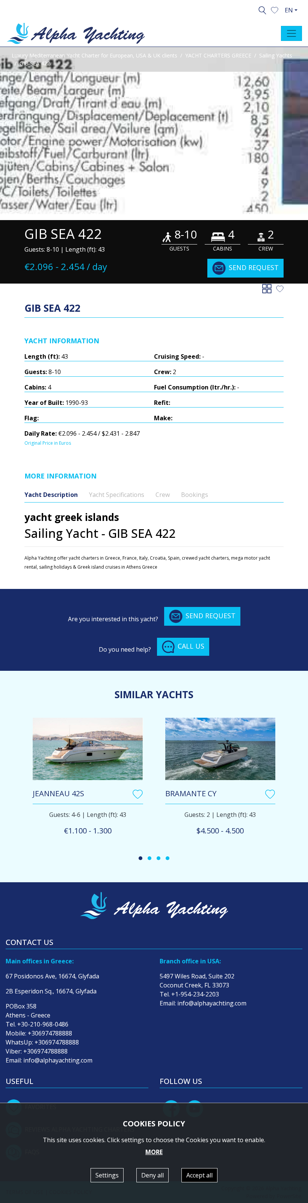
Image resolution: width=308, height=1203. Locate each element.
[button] (274, 9)
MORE (154, 1152)
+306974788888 (50, 1033)
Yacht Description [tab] (51, 495)
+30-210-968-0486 (42, 1024)
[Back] (268, 288)
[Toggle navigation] (291, 33)
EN (289, 10)
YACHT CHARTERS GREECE (218, 55)
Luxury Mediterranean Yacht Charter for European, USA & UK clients (94, 55)
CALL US (191, 646)
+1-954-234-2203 (195, 994)
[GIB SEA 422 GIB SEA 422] (154, 133)
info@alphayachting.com (57, 1060)
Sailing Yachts (275, 55)
